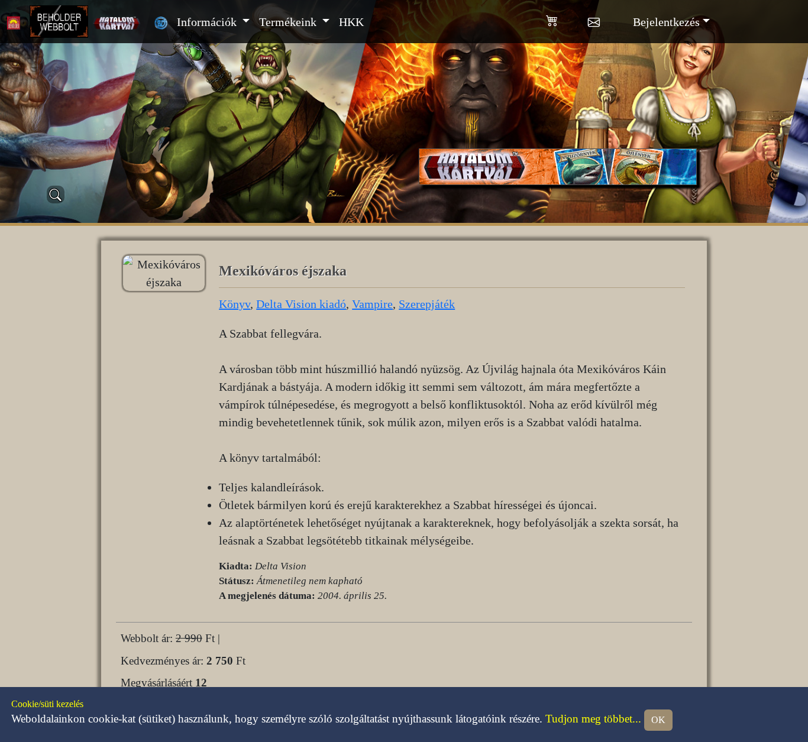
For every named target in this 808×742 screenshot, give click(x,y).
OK (658, 720)
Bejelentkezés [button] (666, 21)
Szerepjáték (427, 303)
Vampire (372, 303)
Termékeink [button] (289, 21)
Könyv (234, 303)
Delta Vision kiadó (301, 303)
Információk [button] (208, 21)
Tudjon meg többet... (593, 719)
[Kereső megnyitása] (55, 194)
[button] (567, 18)
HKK (351, 21)
